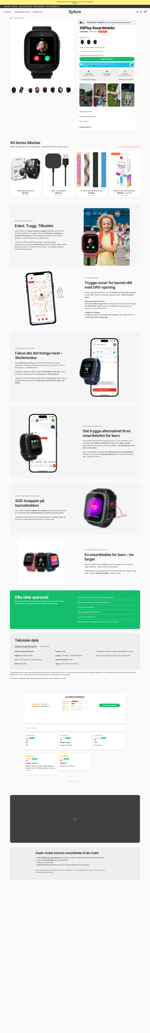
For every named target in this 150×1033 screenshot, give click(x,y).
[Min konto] (141, 12)
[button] (65, 701)
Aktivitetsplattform (38, 6)
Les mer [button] (28, 770)
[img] (30, 735)
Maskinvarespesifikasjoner (26, 646)
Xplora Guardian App (25, 6)
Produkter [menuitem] (7, 12)
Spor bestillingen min (52, 6)
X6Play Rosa (95, 42)
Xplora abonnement (85, 111)
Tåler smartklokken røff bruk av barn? (88, 612)
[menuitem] (7, 6)
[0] (144, 12)
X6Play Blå (88, 42)
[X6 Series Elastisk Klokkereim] (91, 169)
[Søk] (137, 12)
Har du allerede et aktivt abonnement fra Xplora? (91, 55)
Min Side (14, 6)
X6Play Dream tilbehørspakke (124, 191)
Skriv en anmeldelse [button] (109, 705)
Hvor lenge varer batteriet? (85, 607)
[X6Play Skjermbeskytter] (25, 169)
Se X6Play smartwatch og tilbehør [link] (128, 146)
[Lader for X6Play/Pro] (58, 169)
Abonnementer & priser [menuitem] (22, 12)
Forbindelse (45, 646)
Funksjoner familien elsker (87, 116)
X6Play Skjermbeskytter (25, 191)
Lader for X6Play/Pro (58, 191)
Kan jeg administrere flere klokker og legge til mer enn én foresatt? (97, 622)
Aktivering (7, 6)
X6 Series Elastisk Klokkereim (91, 191)
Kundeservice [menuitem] (37, 12)
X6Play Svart (82, 42)
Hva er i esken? (84, 121)
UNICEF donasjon (98, 64)
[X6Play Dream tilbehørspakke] (124, 169)
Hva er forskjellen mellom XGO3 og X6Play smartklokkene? (95, 597)
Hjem (11, 18)
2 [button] (72, 781)
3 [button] (75, 781)
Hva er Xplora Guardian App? (86, 617)
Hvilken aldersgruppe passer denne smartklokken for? (94, 602)
